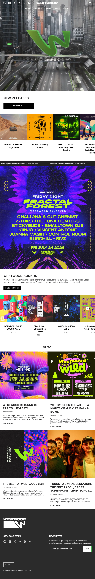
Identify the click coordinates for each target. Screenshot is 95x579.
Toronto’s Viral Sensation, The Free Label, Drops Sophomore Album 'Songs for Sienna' (71, 487)
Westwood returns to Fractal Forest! (20, 406)
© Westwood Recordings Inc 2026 (17, 570)
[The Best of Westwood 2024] (24, 454)
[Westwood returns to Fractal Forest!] (24, 375)
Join (87, 548)
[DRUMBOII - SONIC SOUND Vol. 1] (13, 308)
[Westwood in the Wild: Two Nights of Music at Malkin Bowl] (71, 375)
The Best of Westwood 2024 (23, 483)
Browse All (18, 105)
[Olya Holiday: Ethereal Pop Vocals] (40, 308)
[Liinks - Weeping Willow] (40, 127)
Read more (8, 423)
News (47, 347)
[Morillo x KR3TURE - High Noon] (13, 127)
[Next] (87, 127)
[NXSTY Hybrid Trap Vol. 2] (66, 308)
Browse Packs (12, 288)
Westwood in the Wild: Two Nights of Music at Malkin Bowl (71, 408)
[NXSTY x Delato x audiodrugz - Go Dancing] (66, 127)
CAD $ (7, 564)
